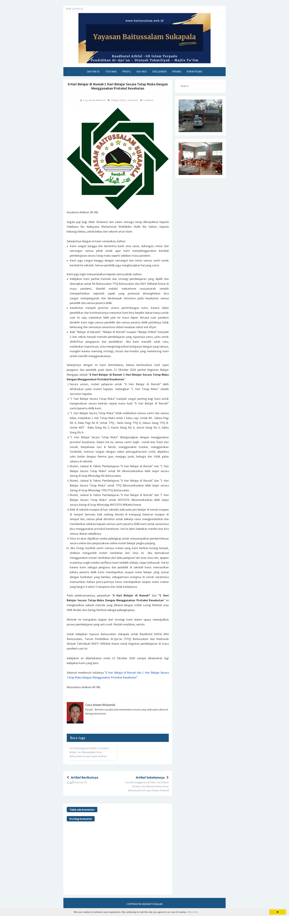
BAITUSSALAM (154, 904)
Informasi (133, 100)
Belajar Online (118, 100)
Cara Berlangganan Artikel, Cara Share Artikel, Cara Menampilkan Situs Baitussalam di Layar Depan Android (89, 752)
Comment (148, 100)
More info (193, 912)
